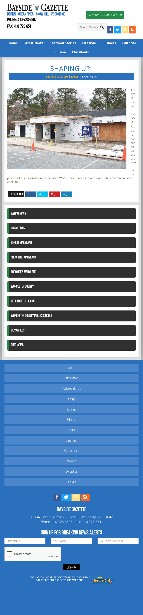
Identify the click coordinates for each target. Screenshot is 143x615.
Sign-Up (71, 567)
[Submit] (102, 27)
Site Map (72, 481)
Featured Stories (63, 43)
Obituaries (17, 345)
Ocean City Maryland (71, 580)
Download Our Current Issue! (105, 15)
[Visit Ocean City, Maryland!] (102, 580)
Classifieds (80, 52)
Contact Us (71, 471)
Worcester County (22, 287)
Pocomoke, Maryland (23, 272)
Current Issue (71, 450)
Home (12, 43)
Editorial (129, 43)
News (75, 76)
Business (109, 43)
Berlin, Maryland (21, 243)
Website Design (44, 580)
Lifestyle (89, 43)
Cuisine (60, 52)
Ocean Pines (18, 228)
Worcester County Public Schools (31, 316)
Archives (71, 461)
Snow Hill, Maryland (23, 257)
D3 (57, 580)
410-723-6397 (27, 20)
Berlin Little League (23, 301)
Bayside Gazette (57, 76)
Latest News (33, 43)
